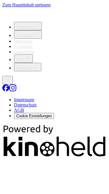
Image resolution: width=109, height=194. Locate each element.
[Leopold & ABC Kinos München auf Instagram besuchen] (12, 89)
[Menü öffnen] (7, 80)
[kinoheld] (54, 156)
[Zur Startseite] (54, 12)
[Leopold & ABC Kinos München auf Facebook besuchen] (5, 89)
